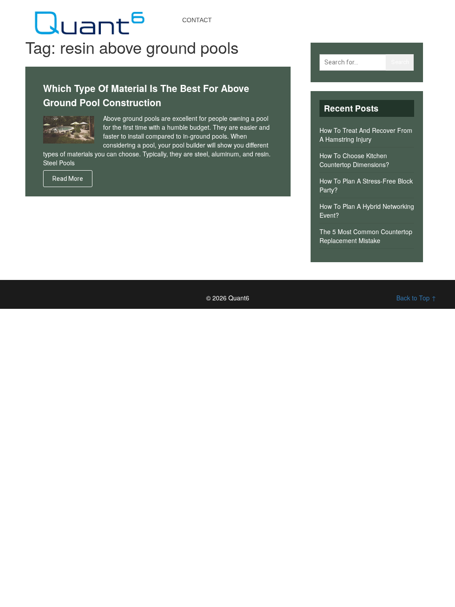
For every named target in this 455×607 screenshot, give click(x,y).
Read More (67, 178)
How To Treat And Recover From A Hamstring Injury (365, 135)
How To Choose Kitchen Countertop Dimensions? (354, 160)
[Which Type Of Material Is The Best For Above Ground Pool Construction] (68, 129)
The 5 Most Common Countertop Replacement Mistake (365, 236)
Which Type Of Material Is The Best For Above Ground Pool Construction (146, 95)
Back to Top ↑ (416, 297)
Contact (197, 20)
